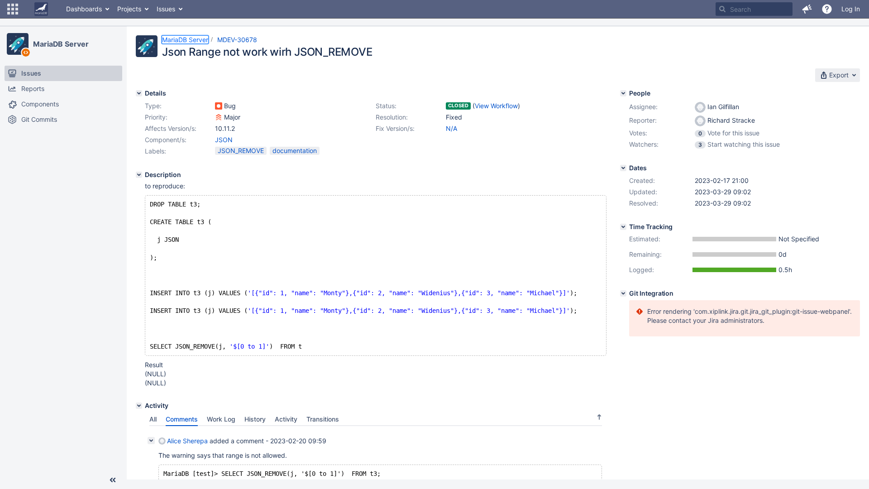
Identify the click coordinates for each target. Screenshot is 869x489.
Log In (850, 9)
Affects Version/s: (170, 128)
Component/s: (165, 140)
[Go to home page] (41, 9)
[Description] (139, 175)
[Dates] (623, 168)
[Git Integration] (623, 293)
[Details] (139, 93)
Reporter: (643, 120)
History (255, 419)
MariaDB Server (61, 43)
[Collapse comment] (151, 440)
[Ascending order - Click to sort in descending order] (599, 417)
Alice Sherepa (187, 441)
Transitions (322, 419)
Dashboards (84, 9)
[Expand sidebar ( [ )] (112, 480)
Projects (129, 9)
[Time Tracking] (623, 227)
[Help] (827, 9)
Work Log (221, 419)
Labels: (155, 151)
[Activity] (139, 406)
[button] (13, 9)
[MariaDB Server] (18, 44)
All (153, 419)
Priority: (156, 117)
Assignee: (643, 106)
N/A (451, 128)
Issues (166, 9)
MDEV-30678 (237, 39)
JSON (224, 140)
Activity (286, 419)
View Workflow (496, 106)
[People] (623, 93)
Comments (182, 419)
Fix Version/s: (395, 128)
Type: (153, 106)
